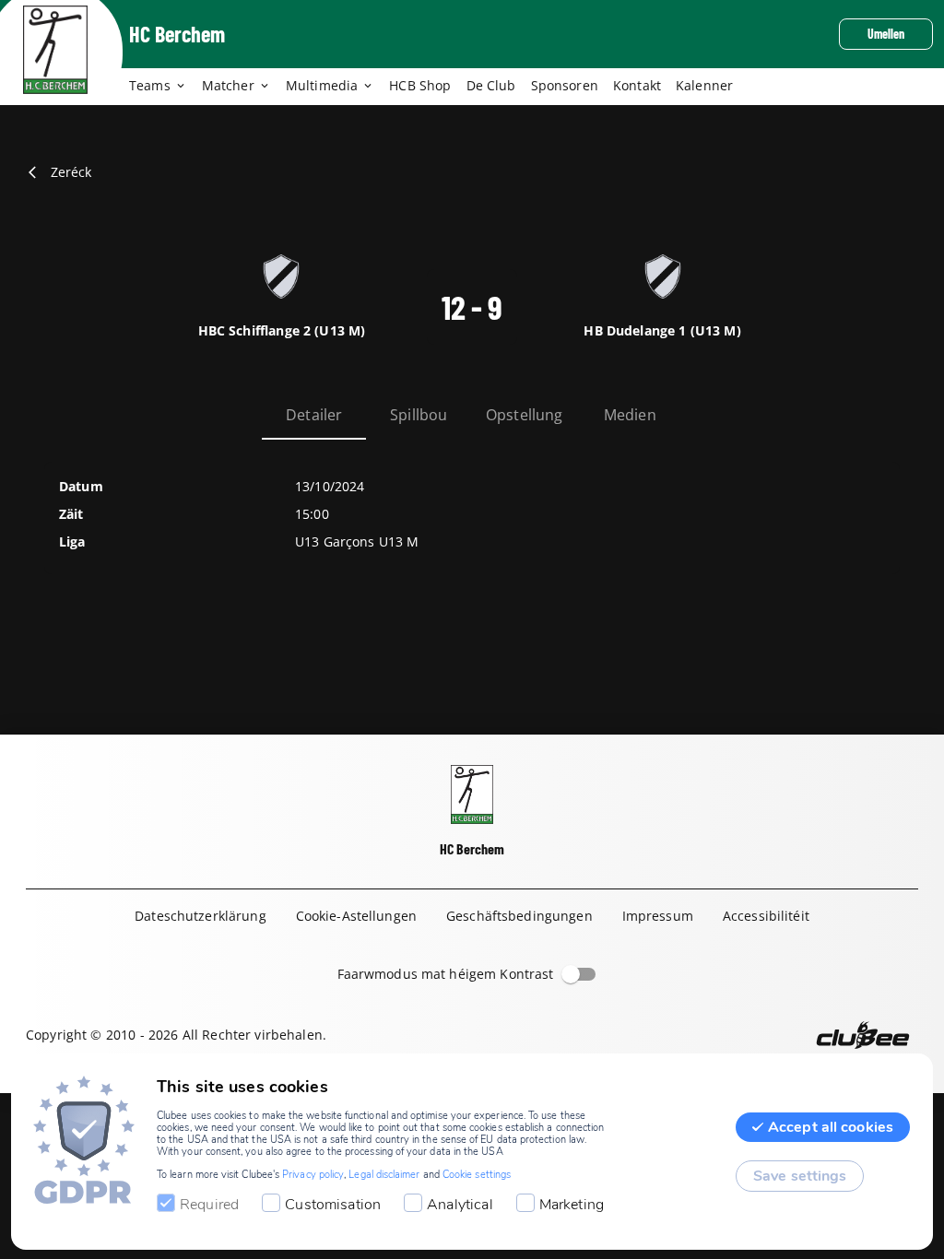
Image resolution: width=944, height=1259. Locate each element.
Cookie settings (476, 1175)
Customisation (333, 1204)
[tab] (165, 86)
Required (209, 1204)
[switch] (570, 974)
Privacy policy (313, 1175)
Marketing (571, 1204)
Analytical (460, 1204)
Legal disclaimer (383, 1175)
